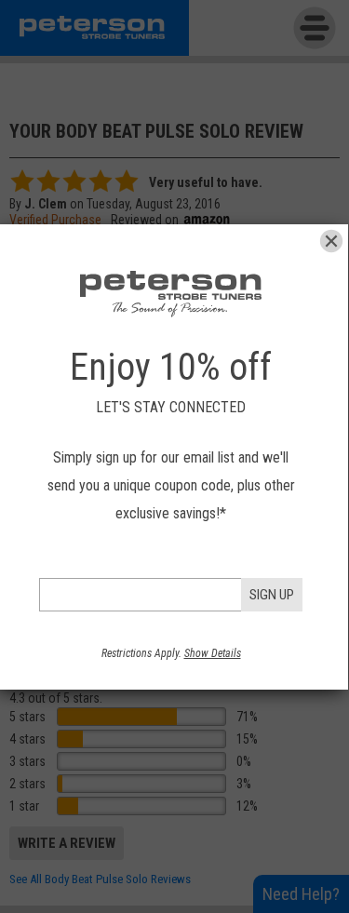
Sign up (271, 594)
